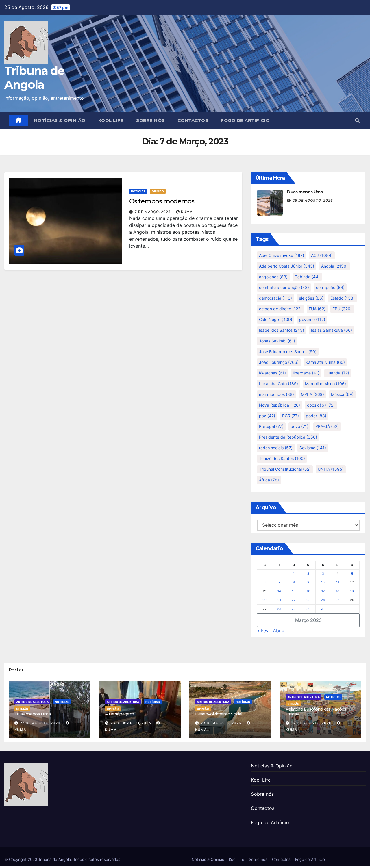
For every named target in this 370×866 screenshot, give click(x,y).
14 (279, 591)
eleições (311, 298)
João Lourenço (279, 362)
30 (308, 609)
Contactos (192, 120)
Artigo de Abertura (32, 702)
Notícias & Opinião (60, 120)
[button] (357, 120)
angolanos (273, 276)
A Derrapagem (119, 714)
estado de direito (280, 308)
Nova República (279, 405)
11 (337, 582)
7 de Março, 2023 (153, 211)
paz (267, 415)
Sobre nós (150, 120)
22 (294, 600)
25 (338, 600)
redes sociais (276, 447)
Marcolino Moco (325, 383)
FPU (342, 308)
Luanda (337, 372)
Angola (334, 266)
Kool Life (111, 120)
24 (323, 600)
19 (352, 591)
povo (299, 426)
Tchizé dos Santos (282, 458)
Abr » (279, 630)
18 (337, 591)
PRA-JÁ (327, 426)
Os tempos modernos (161, 201)
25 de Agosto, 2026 (313, 200)
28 (279, 609)
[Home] (18, 120)
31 (323, 609)
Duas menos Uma (305, 191)
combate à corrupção (284, 287)
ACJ (322, 255)
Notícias (138, 191)
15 (293, 591)
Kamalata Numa (325, 362)
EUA (317, 308)
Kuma (187, 211)
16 (308, 591)
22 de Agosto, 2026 (312, 723)
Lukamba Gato (278, 383)
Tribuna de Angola (34, 78)
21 (279, 600)
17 (323, 591)
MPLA (312, 394)
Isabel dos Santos (281, 330)
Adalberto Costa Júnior (286, 266)
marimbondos (276, 394)
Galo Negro (275, 319)
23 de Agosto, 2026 (131, 723)
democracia (275, 298)
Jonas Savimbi (277, 340)
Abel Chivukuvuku (281, 255)
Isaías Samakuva (331, 330)
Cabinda (307, 276)
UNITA (331, 469)
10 (323, 582)
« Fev (263, 630)
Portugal (271, 426)
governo (312, 319)
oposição (321, 405)
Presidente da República (288, 437)
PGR (290, 415)
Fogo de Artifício (245, 120)
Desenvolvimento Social (218, 714)
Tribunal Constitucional (285, 469)
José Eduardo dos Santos (288, 351)
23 (308, 600)
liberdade (306, 372)
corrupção (330, 287)
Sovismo (312, 447)
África (269, 479)
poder (316, 415)
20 (264, 600)
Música (342, 394)
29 (294, 609)
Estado (342, 298)
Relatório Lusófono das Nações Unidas (316, 711)
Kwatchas (272, 372)
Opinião (158, 191)
